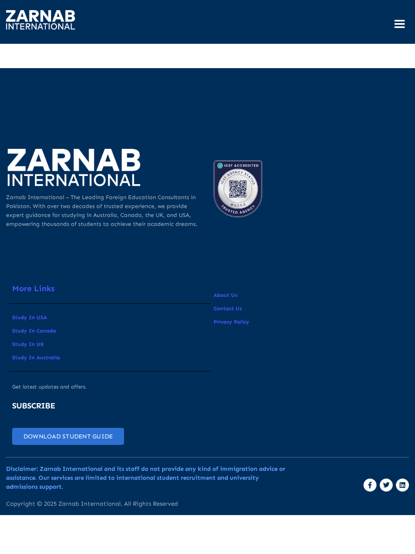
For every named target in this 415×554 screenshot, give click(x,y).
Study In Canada (34, 331)
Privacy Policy (231, 322)
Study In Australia (36, 357)
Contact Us (228, 308)
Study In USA (29, 317)
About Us (225, 295)
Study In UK (28, 344)
